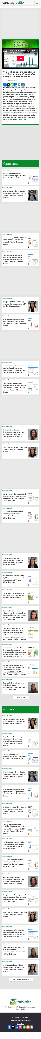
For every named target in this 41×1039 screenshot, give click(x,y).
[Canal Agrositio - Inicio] (13, 2)
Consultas (20, 1024)
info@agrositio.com (23, 1007)
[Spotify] (24, 1027)
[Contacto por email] (31, 1027)
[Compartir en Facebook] (5, 85)
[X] (13, 1027)
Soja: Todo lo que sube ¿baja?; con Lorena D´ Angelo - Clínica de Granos (15, 450)
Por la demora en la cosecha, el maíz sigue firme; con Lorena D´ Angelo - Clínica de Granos (14, 595)
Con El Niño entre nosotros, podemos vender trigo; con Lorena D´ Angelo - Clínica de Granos (14, 176)
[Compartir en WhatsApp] (12, 85)
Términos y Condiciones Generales (20, 1020)
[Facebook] (9, 1027)
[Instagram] (20, 1027)
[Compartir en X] (8, 85)
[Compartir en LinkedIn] (15, 85)
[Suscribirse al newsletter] (28, 1027)
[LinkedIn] (16, 1027)
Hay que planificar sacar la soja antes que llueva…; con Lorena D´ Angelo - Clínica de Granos (14, 304)
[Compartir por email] (23, 85)
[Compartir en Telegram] (19, 85)
